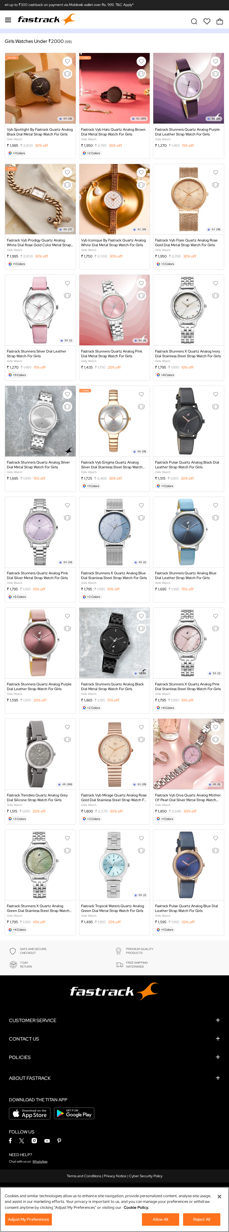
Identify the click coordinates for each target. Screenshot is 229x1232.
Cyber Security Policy (146, 1176)
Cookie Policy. (136, 1207)
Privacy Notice (115, 1176)
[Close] (219, 1196)
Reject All (201, 1219)
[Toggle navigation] (8, 19)
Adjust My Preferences (28, 1219)
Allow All (160, 1219)
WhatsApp (40, 1161)
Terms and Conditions (84, 1176)
